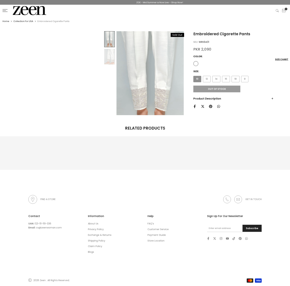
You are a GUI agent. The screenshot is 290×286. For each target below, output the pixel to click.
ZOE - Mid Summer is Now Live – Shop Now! (154, 2)
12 (208, 79)
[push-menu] (5, 10)
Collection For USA (23, 21)
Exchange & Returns (99, 235)
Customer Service (158, 229)
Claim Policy (95, 246)
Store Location (156, 240)
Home (6, 21)
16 (227, 79)
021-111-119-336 (43, 223)
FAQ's (151, 223)
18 (236, 79)
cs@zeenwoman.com (49, 227)
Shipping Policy (96, 240)
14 (217, 79)
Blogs (91, 252)
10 (198, 79)
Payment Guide (157, 235)
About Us (93, 223)
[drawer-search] (277, 11)
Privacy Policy (96, 229)
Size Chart (281, 59)
